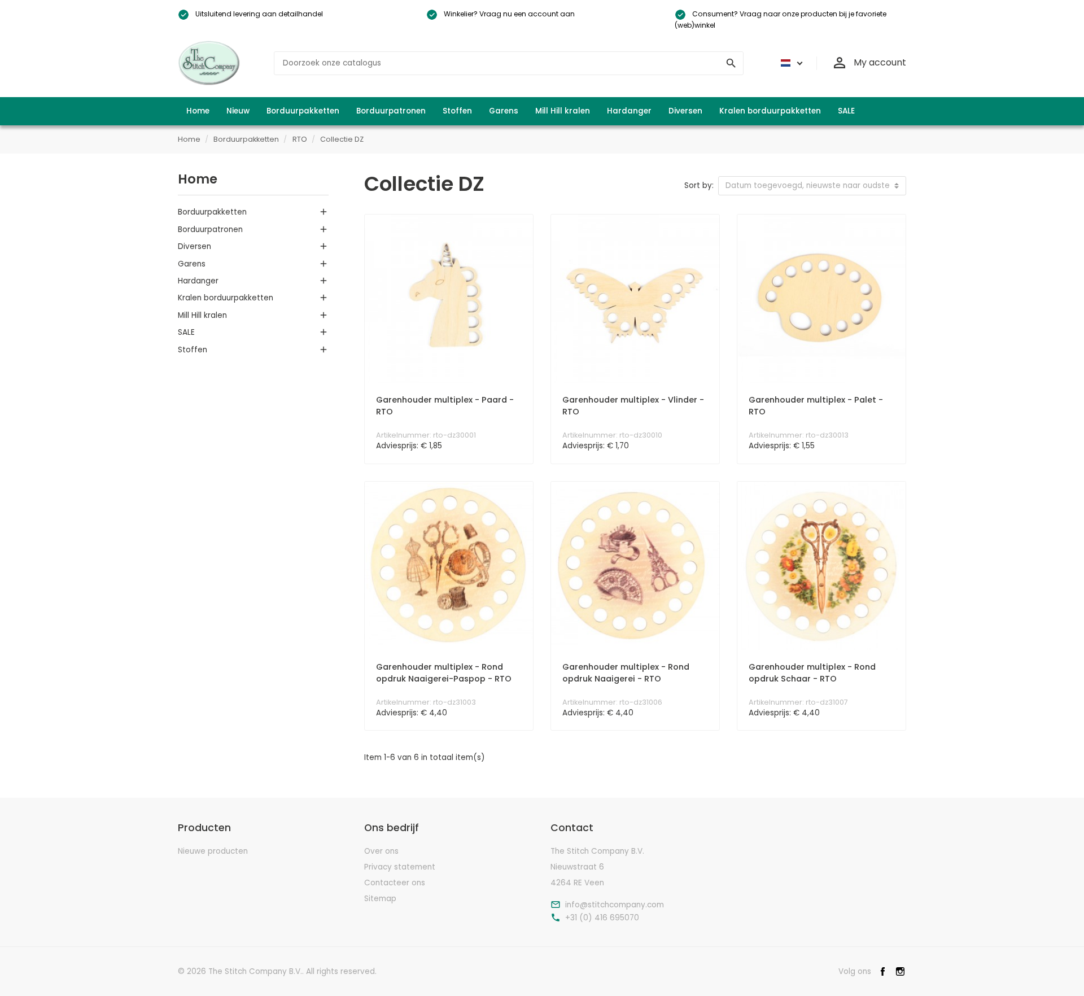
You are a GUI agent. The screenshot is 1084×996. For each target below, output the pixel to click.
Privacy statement (399, 867)
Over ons (381, 851)
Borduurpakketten (212, 212)
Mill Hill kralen (202, 315)
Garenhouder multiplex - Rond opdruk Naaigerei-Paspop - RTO (444, 673)
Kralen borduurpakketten (225, 297)
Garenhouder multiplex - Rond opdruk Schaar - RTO (812, 673)
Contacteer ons (394, 882)
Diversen (194, 246)
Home (197, 179)
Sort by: (699, 185)
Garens (192, 264)
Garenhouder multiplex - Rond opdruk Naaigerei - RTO (625, 673)
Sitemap (380, 898)
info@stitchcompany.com (614, 905)
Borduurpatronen (210, 229)
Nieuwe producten (213, 851)
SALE (186, 332)
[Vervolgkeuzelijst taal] (789, 63)
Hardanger (198, 281)
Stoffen (192, 349)
